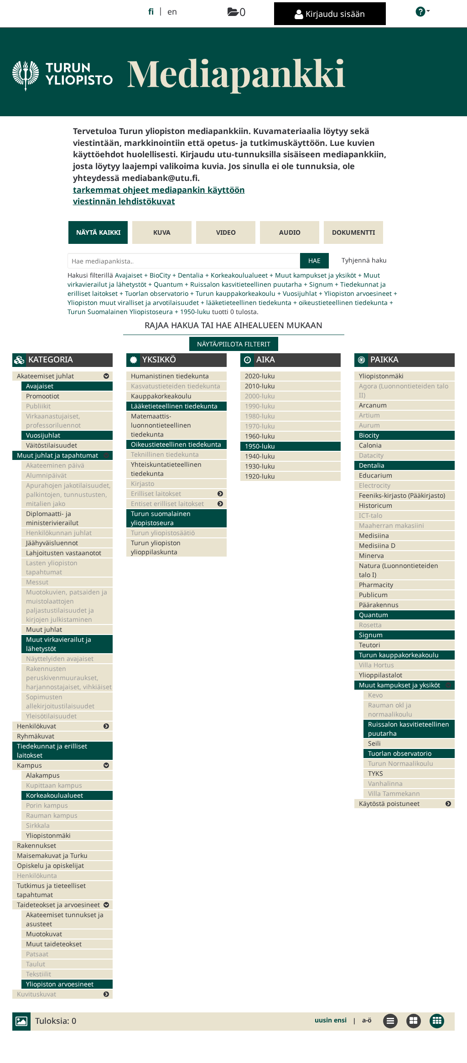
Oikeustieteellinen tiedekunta (176, 444)
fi (151, 11)
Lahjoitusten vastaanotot (63, 552)
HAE (314, 260)
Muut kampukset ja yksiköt (399, 685)
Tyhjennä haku (364, 260)
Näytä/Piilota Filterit (233, 344)
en (172, 11)
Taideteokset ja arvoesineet (58, 904)
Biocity (369, 435)
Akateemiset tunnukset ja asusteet (65, 919)
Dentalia (371, 465)
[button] (423, 11)
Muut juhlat (44, 629)
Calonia (370, 445)
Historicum (375, 505)
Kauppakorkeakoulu (161, 396)
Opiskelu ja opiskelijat (50, 865)
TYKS (375, 773)
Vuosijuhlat (43, 435)
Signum (371, 634)
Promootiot (42, 396)
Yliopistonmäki (48, 835)
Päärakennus (379, 604)
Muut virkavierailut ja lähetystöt (58, 644)
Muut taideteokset (54, 943)
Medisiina (374, 535)
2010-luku (260, 386)
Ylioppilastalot (380, 675)
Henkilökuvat (36, 726)
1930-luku (260, 466)
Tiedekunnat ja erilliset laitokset (52, 750)
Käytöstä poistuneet (389, 803)
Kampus (29, 765)
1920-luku (260, 476)
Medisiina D (377, 545)
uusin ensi (331, 1020)
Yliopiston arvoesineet (59, 984)
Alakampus (43, 775)
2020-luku (260, 376)
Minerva (371, 555)
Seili (374, 743)
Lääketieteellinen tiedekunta (174, 406)
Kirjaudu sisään (334, 13)
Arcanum (373, 405)
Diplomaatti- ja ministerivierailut (52, 518)
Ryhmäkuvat (35, 736)
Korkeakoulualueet (54, 795)
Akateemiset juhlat (45, 376)
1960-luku (260, 436)
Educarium (375, 475)
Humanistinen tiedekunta (170, 376)
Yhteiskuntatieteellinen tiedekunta (166, 469)
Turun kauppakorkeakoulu (399, 654)
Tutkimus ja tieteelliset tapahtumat (51, 890)
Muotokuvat (44, 933)
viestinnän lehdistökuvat (124, 201)
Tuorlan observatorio (399, 753)
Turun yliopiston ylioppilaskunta (156, 547)
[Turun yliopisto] (62, 61)
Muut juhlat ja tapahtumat (57, 455)
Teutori (369, 644)
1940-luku (260, 456)
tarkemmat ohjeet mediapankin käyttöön (159, 189)
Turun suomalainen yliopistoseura (161, 518)
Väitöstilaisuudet (51, 445)
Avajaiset (39, 386)
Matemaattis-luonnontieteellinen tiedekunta (161, 425)
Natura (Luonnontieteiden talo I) (398, 570)
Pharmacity (376, 584)
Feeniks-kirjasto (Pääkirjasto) (402, 495)
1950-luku (260, 446)
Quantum (373, 614)
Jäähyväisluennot (52, 542)
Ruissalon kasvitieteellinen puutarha (408, 729)
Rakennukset (36, 845)
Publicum (373, 594)
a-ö (367, 1020)
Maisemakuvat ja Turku (52, 855)
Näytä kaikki (98, 232)
